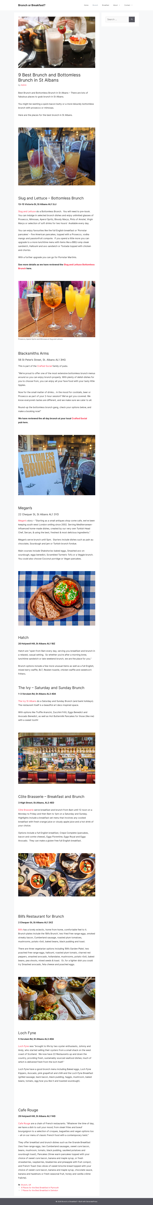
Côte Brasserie (26, 810)
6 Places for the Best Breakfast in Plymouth (40, 1187)
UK (30, 1185)
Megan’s (22, 520)
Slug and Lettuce (27, 211)
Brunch (95, 5)
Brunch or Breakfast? (31, 5)
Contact (127, 5)
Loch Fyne (23, 1046)
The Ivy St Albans (27, 701)
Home (86, 5)
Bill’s (20, 929)
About (115, 5)
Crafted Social (44, 366)
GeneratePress (91, 1202)
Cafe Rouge (24, 1123)
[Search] (132, 19)
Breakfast (105, 5)
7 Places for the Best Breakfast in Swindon (39, 1190)
